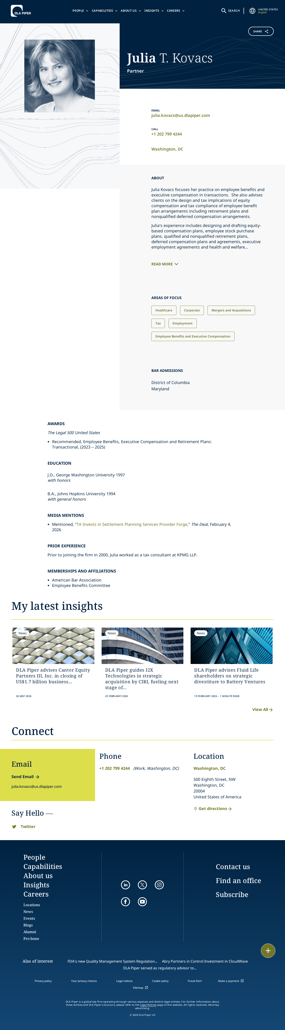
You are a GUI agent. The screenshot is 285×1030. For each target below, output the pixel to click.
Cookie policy (160, 981)
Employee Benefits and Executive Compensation (192, 336)
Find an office (238, 880)
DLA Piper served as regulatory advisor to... (160, 968)
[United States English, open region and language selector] (252, 11)
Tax (158, 323)
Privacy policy (43, 981)
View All (260, 709)
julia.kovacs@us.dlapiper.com (180, 115)
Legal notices (124, 981)
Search (234, 11)
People (78, 11)
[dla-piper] (22, 11)
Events (29, 918)
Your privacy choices (84, 981)
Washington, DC (167, 149)
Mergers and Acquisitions (231, 310)
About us (129, 11)
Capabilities (102, 11)
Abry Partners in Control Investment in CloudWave (205, 961)
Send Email (22, 776)
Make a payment (228, 981)
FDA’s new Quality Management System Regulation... (112, 961)
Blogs (28, 925)
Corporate (192, 310)
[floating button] (268, 950)
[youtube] (142, 901)
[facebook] (125, 901)
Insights (151, 11)
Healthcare (163, 310)
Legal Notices (148, 1004)
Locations (31, 904)
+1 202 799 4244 (166, 134)
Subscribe (232, 894)
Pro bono (31, 938)
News (28, 911)
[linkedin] (125, 884)
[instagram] (159, 884)
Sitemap (138, 988)
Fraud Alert (195, 981)
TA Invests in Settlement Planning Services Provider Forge (132, 524)
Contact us (233, 866)
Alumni (29, 931)
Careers (173, 11)
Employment (183, 323)
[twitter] (142, 884)
